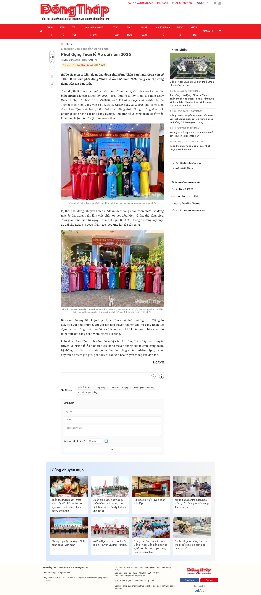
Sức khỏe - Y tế (162, 31)
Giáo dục (129, 31)
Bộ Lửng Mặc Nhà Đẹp (186, 210)
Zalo (219, 3)
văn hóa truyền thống (87, 392)
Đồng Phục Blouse (190, 203)
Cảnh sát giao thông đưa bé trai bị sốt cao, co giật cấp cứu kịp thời (191, 545)
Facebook (189, 580)
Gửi (112, 449)
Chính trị (50, 31)
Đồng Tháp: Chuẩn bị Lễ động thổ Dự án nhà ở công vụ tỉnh (192, 83)
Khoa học (194, 31)
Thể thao (115, 31)
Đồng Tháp (101, 387)
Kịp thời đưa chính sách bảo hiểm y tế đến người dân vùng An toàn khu (192, 503)
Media (206, 31)
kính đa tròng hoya (192, 163)
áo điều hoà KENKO (184, 189)
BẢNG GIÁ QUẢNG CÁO (140, 3)
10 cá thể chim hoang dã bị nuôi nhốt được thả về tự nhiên (190, 147)
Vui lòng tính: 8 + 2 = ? (74, 441)
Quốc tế (180, 31)
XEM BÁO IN (162, 3)
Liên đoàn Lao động (120, 387)
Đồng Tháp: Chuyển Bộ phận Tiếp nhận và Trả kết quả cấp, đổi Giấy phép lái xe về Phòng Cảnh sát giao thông (191, 119)
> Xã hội (69, 44)
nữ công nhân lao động (144, 387)
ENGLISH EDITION (182, 3)
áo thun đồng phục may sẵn (187, 182)
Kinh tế (62, 31)
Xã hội (74, 31)
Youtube (209, 580)
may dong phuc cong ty (182, 196)
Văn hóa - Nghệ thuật (94, 31)
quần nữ (179, 168)
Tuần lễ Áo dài (84, 387)
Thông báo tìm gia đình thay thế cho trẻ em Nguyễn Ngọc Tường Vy (191, 134)
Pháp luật (144, 31)
